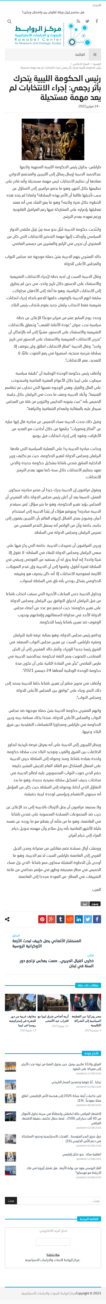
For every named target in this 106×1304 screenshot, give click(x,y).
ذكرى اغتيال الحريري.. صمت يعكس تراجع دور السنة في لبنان (57, 960)
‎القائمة (80, 54)
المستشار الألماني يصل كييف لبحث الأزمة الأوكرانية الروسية (46, 941)
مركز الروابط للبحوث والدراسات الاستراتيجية (49, 1293)
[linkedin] (79, 919)
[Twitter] (87, 21)
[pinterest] (42, 919)
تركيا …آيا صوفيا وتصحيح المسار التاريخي (76, 1082)
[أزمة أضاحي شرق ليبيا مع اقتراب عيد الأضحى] (53, 1002)
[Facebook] (96, 21)
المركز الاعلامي (81, 63)
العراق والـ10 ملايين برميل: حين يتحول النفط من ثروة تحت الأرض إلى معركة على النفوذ (61, 1066)
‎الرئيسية (97, 63)
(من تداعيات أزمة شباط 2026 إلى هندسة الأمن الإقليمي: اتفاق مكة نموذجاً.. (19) (61, 1098)
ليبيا (85, 903)
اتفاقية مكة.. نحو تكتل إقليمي (81, 1154)
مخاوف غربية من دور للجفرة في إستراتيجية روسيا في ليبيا (22, 1020)
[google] (51, 919)
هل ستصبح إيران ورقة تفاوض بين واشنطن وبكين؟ (53, 12)
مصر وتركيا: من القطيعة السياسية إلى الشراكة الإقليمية (86, 1020)
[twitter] (88, 919)
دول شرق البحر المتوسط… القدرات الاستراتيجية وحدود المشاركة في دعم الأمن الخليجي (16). (61, 1138)
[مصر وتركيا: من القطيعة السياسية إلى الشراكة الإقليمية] (85, 1002)
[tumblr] (60, 919)
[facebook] (97, 919)
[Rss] (78, 21)
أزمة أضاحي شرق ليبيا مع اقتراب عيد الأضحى (53, 1018)
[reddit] (70, 919)
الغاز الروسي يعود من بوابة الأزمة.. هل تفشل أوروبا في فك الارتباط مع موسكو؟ (64, 1170)
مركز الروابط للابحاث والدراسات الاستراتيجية (52, 1260)
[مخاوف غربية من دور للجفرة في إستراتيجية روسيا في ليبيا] (20, 1002)
